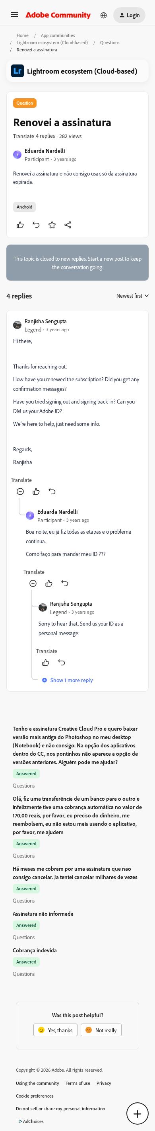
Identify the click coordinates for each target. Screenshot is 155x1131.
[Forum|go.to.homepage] (58, 15)
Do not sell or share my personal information (60, 1109)
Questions (110, 42)
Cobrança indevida (35, 950)
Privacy (104, 1083)
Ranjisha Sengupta (46, 321)
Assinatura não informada (43, 913)
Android (24, 207)
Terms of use (78, 1083)
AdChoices (33, 1121)
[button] (14, 17)
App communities (58, 35)
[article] (77, 407)
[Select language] (103, 15)
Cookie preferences (35, 1096)
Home (23, 35)
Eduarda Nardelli (45, 150)
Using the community (37, 1083)
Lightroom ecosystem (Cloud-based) (52, 42)
